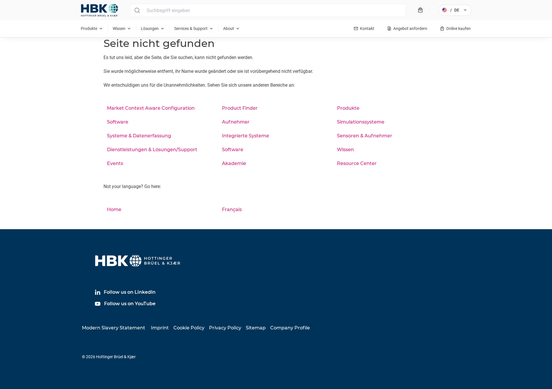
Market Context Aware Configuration (151, 108)
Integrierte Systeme (245, 135)
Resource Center (357, 163)
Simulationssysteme (360, 122)
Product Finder (240, 108)
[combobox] (268, 10)
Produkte (348, 108)
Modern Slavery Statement (113, 328)
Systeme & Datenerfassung (139, 135)
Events (115, 163)
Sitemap (256, 328)
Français (232, 209)
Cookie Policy (188, 328)
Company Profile (290, 328)
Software (117, 122)
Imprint (160, 328)
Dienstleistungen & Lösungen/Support (152, 149)
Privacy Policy (225, 328)
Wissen (345, 149)
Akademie (234, 163)
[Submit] (137, 10)
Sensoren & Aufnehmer (364, 135)
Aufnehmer (236, 122)
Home (114, 209)
